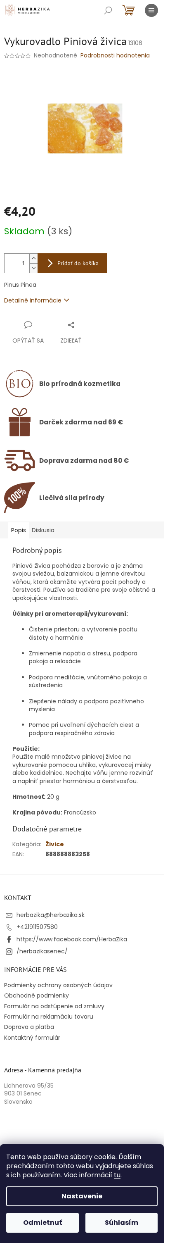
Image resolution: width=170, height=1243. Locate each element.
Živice (54, 844)
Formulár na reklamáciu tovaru (48, 1016)
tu (117, 1175)
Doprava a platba (29, 1027)
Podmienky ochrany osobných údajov (58, 985)
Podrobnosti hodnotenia (115, 56)
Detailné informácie (32, 300)
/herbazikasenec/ (42, 951)
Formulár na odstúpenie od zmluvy (54, 1006)
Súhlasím (121, 1222)
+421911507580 (37, 927)
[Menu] (151, 10)
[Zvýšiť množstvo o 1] (33, 258)
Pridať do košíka (78, 263)
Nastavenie (81, 1196)
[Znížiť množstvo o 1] (33, 268)
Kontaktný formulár (32, 1037)
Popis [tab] (18, 530)
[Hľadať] (108, 10)
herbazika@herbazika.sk (51, 915)
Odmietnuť (42, 1222)
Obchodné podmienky (36, 995)
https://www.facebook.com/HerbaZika (72, 939)
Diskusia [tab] (43, 530)
